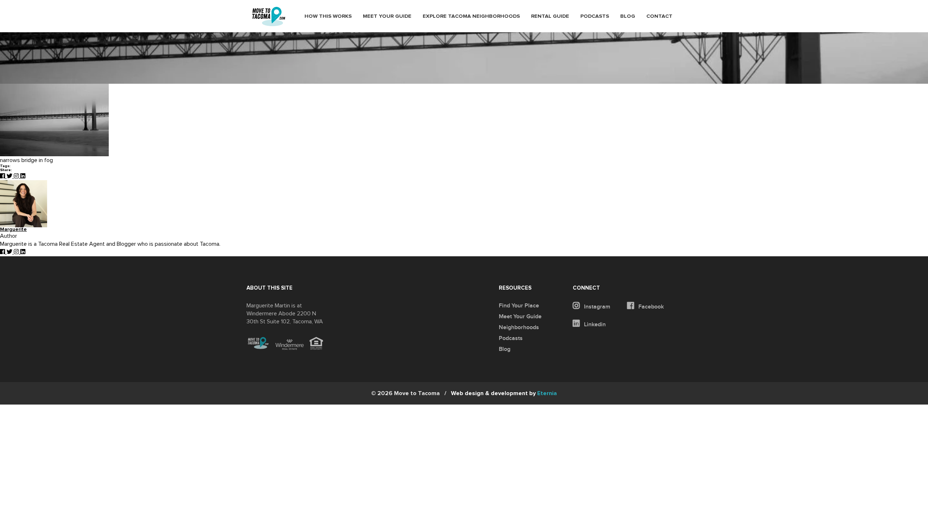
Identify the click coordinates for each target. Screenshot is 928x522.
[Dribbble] (22, 176)
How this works (328, 16)
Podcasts (594, 16)
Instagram (596, 306)
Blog (627, 16)
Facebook (650, 306)
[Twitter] (10, 176)
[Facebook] (3, 176)
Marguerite (13, 229)
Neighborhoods (519, 327)
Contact (659, 16)
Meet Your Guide (387, 16)
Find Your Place (519, 305)
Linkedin (594, 324)
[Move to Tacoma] (268, 16)
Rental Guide (550, 16)
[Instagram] (17, 176)
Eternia (504, 393)
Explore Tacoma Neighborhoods (471, 16)
